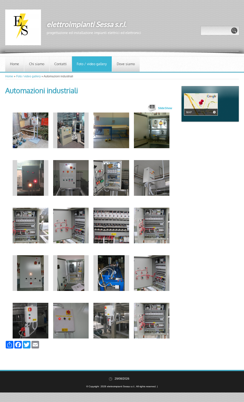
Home (14, 64)
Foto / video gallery (92, 64)
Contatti (60, 64)
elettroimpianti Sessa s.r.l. (86, 24)
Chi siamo (36, 64)
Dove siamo (126, 64)
